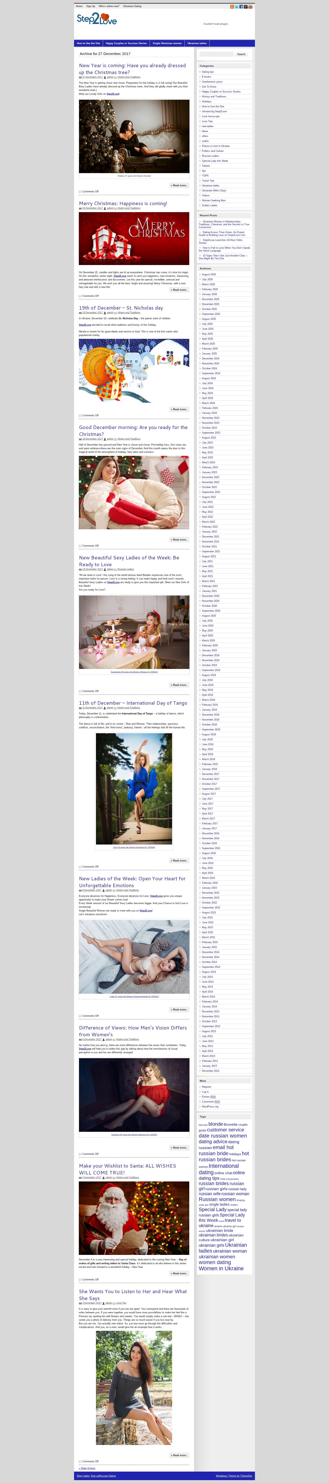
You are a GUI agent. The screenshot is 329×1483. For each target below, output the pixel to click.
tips (204, 170)
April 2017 (207, 813)
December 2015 (210, 892)
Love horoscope (211, 116)
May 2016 (207, 868)
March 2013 (208, 1056)
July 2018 (207, 739)
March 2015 (208, 937)
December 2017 (210, 774)
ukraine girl (229, 1226)
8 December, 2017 (91, 890)
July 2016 (207, 858)
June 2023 (207, 447)
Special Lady (213, 1209)
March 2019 (208, 699)
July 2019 (207, 680)
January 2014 (209, 1006)
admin (110, 77)
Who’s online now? (109, 6)
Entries (209, 1096)
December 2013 (210, 1011)
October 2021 (209, 546)
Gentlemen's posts (212, 81)
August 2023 (209, 437)
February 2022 (210, 526)
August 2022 (209, 497)
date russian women (223, 1136)
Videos (206, 195)
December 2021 (210, 536)
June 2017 (207, 803)
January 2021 (209, 591)
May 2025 (207, 333)
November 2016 (210, 838)
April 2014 (207, 991)
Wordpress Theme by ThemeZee (234, 1475)
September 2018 (211, 729)
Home (79, 6)
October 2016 (209, 843)
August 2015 (209, 912)
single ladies (219, 1204)
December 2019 (210, 655)
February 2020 (210, 645)
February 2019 (210, 704)
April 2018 (207, 754)
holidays (235, 1154)
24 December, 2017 (92, 208)
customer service (225, 1130)
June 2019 (207, 685)
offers (205, 136)
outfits (205, 141)
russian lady (237, 1189)
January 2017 (209, 828)
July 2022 (207, 502)
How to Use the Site (88, 43)
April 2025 (207, 338)
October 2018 (209, 724)
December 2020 (210, 596)
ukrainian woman (230, 1251)
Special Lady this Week (215, 160)
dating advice (213, 1141)
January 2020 (209, 650)
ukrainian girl (222, 1240)
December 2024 (210, 358)
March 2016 (208, 877)
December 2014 (210, 952)
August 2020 (209, 615)
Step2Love (113, 582)
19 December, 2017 (92, 312)
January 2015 (209, 947)
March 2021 (208, 581)
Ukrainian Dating (132, 6)
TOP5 (205, 175)
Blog (79, 1475)
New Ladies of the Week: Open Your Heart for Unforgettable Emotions (132, 882)
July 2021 (207, 561)
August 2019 (209, 675)
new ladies (208, 126)
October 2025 (209, 309)
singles (234, 1205)
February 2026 (210, 289)
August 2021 (209, 556)
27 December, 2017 (92, 77)
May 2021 (207, 571)
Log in (205, 1091)
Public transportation (229, 1179)
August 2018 (209, 734)
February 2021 (210, 586)
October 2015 (209, 902)
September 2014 (211, 967)
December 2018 (210, 714)
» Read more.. (179, 185)
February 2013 (210, 1061)
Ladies (86, 1475)
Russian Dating (107, 1475)
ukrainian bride (219, 1230)
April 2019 (207, 694)
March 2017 (208, 818)
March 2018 (208, 759)
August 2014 (209, 971)
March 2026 (208, 284)
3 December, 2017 (91, 1303)
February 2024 (210, 408)
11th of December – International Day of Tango (133, 702)
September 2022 (211, 492)
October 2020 (209, 605)
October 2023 (209, 427)
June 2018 (207, 744)
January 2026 (209, 294)
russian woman (235, 1193)
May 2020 (207, 630)
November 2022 (210, 482)
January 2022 (209, 531)
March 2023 (208, 462)
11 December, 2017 (92, 708)
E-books (206, 76)
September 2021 (211, 551)
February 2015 (210, 942)
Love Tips (121, 1303)
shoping (240, 1200)
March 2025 (208, 343)
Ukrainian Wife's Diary (214, 190)
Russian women (217, 1199)
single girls (203, 1205)
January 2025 (209, 353)
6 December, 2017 (91, 1039)
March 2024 (208, 403)
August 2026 (209, 274)
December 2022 (210, 477)
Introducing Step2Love (214, 111)
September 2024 (211, 373)
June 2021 (207, 566)
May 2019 (207, 690)
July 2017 (207, 798)
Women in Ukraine (221, 1268)
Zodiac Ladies (209, 205)
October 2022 (209, 487)
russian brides (214, 1183)
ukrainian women (217, 1256)
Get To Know (209, 86)
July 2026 (207, 279)
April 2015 (207, 932)
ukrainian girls (211, 1245)
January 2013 (209, 1065)
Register (206, 1086)
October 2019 (209, 665)
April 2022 (207, 516)
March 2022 (208, 521)
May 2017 (207, 808)
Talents (206, 165)
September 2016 (211, 848)
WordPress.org (210, 1106)
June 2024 (207, 388)
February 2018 (210, 764)
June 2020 (207, 625)
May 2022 (207, 511)
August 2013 (209, 1031)
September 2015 (211, 907)
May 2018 (207, 749)
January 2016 (209, 887)
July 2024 (207, 383)
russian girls (216, 1189)
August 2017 (209, 793)
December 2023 (210, 417)
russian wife (210, 1193)
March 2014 (208, 996)
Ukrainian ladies (197, 43)
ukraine (218, 1226)
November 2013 (210, 1016)
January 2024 (209, 413)
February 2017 (210, 823)
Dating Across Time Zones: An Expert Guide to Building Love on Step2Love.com (222, 233)
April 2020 (207, 635)
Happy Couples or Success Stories (126, 43)
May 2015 (207, 927)
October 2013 (209, 1021)
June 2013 (207, 1041)
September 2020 (211, 610)
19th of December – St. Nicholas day (121, 307)
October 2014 (209, 962)
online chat (223, 1173)
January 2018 (209, 769)
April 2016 (207, 873)
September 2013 (211, 1026)
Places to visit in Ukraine (216, 146)
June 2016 (207, 863)
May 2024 (207, 393)
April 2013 (207, 1051)
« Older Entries (87, 1468)
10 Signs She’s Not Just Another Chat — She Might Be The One (223, 257)
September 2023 (211, 432)
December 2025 (210, 299)
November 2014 (210, 957)
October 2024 (209, 368)
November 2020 (210, 600)
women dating (215, 1262)
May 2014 (207, 986)
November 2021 (210, 541)
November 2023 (210, 422)
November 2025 (210, 304)
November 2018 (210, 719)
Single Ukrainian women (167, 43)
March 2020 (208, 640)
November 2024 (210, 363)
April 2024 (207, 398)
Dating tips (208, 71)
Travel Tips (208, 180)
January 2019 (209, 709)
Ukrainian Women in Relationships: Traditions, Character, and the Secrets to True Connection (224, 224)
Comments (211, 1101)
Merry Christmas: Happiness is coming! (123, 203)
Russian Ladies (126, 569)
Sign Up (90, 6)
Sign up (95, 1475)
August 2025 (209, 319)
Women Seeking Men (214, 200)
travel (221, 1221)
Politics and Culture (213, 151)
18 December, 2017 (92, 439)
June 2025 (207, 328)
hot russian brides (224, 1156)
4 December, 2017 (91, 1177)
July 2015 (207, 917)
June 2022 (207, 506)
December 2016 (210, 833)
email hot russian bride (216, 1150)
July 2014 (207, 976)
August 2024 (209, 378)
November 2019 (210, 660)
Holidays (207, 101)
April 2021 (207, 576)
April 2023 (207, 457)
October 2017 (209, 783)
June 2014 (207, 981)
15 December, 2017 (92, 569)
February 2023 (210, 467)
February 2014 (210, 1001)
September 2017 (211, 788)
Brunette (231, 1124)
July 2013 (207, 1036)
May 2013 (207, 1046)
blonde (215, 1124)
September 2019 (211, 670)
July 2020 (207, 620)
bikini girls (203, 1125)
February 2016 (210, 882)
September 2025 (211, 314)
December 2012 (210, 1070)
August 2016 (209, 853)
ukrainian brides (213, 1235)
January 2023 (209, 472)
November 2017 (210, 779)
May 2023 (207, 452)
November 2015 (210, 897)
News (205, 131)
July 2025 (207, 323)
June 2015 (207, 922)
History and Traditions (129, 77)
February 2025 (210, 348)
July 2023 (207, 442)
